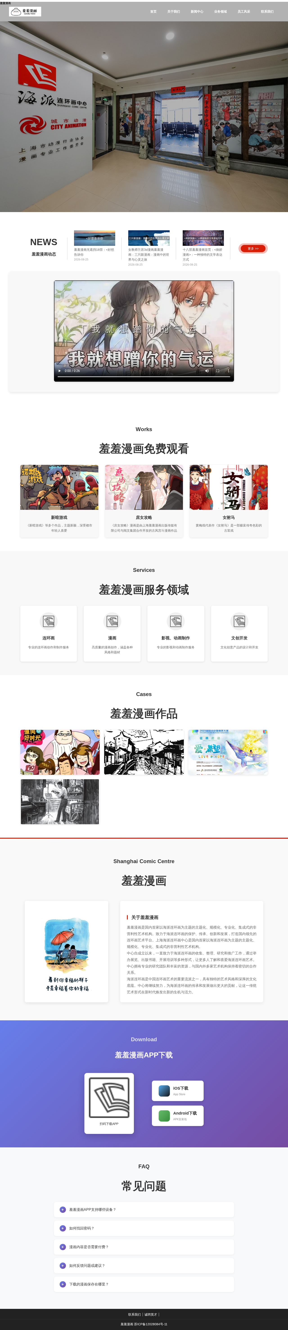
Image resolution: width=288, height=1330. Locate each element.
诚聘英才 (150, 1314)
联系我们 (267, 11)
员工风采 (244, 11)
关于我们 (173, 11)
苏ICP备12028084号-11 (150, 1324)
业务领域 (220, 11)
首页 (153, 11)
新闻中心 (197, 11)
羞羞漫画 (127, 1324)
